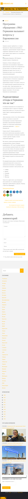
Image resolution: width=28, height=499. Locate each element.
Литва (3, 333)
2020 (5, 409)
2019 (5, 411)
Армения (4, 288)
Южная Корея (5, 385)
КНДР (3, 326)
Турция (3, 359)
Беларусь (4, 290)
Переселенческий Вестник (8, 188)
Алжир (3, 285)
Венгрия (4, 302)
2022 (5, 404)
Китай (3, 323)
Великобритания (5, 300)
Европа (3, 311)
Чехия (3, 373)
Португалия (4, 342)
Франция (4, 369)
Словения (4, 350)
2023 (5, 402)
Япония (3, 388)
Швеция (4, 378)
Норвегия (4, 338)
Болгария (4, 295)
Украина (4, 364)
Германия (7, 12)
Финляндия (4, 366)
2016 (5, 419)
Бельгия (3, 292)
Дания (3, 309)
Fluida (9, 492)
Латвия (3, 331)
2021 (5, 407)
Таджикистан (5, 354)
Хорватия (4, 371)
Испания (4, 314)
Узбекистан (4, 361)
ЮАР (3, 383)
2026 (5, 395)
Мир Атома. (20, 492)
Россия (3, 345)
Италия (3, 316)
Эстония (4, 380)
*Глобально (4, 278)
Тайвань (4, 357)
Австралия (4, 281)
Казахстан (4, 319)
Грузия (3, 307)
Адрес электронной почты (8, 481)
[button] (4, 192)
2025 (5, 397)
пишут (17, 126)
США (3, 352)
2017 (5, 416)
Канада (3, 321)
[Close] (26, 476)
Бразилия (4, 297)
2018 (5, 414)
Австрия (4, 283)
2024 (5, 400)
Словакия (4, 347)
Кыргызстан (4, 328)
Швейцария (4, 376)
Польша (3, 340)
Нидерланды (4, 335)
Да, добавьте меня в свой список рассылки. (13, 257)
